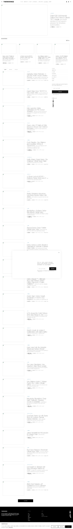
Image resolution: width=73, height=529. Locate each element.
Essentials (54, 75)
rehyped (10, 69)
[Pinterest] (53, 104)
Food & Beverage (30, 413)
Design (28, 519)
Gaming (28, 396)
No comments (41, 80)
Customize (54, 526)
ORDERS (43, 514)
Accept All (68, 526)
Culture (28, 71)
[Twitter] (53, 103)
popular (16, 69)
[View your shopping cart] (69, 2)
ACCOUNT (43, 515)
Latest (53, 68)
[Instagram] (53, 100)
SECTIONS (54, 73)
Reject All (61, 526)
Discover (54, 70)
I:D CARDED (54, 77)
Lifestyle (29, 518)
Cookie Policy (11, 527)
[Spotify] (53, 106)
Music (28, 208)
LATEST (5, 69)
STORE (53, 78)
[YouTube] (53, 105)
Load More (25, 500)
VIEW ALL (68, 40)
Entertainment (29, 157)
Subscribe (60, 91)
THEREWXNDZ (4, 511)
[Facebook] (53, 101)
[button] (2, 2)
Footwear (28, 174)
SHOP (42, 513)
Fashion (28, 430)
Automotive (52, 13)
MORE (53, 80)
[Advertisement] (60, 128)
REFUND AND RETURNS (44, 516)
